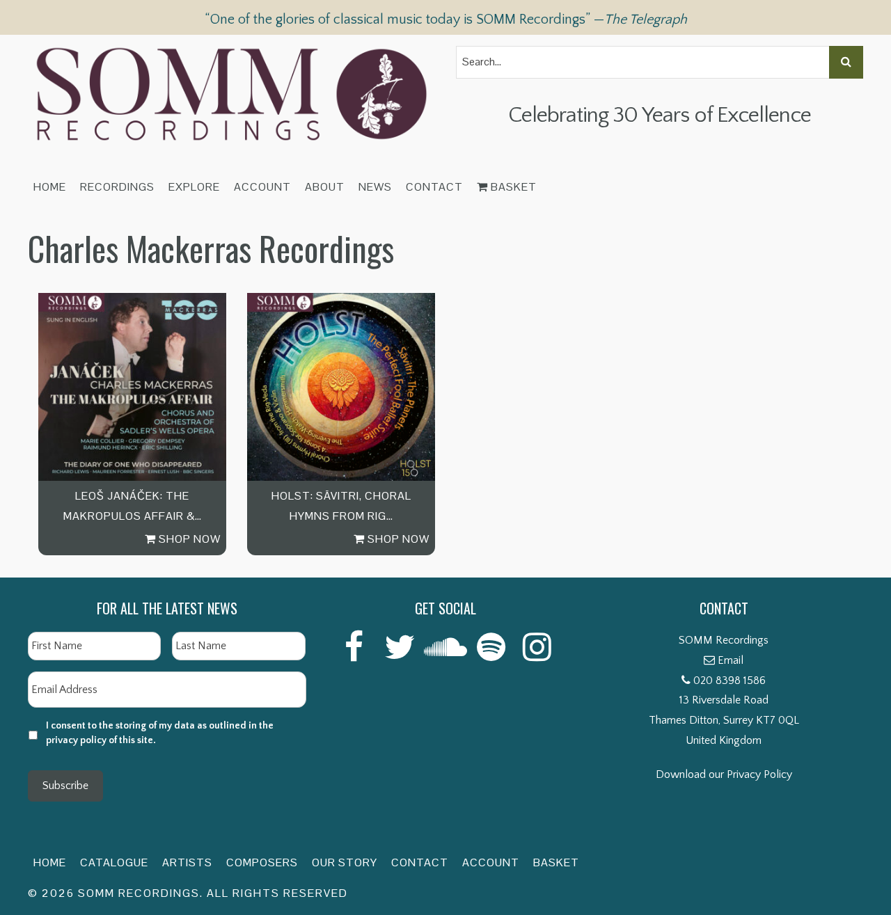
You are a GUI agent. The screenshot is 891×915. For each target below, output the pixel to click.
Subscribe (65, 785)
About (325, 187)
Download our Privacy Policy (724, 774)
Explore (194, 187)
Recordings (117, 187)
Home (49, 187)
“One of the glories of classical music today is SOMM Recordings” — (446, 19)
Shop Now (188, 539)
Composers (262, 862)
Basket (512, 187)
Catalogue (114, 862)
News (375, 187)
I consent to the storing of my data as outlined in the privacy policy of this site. (160, 733)
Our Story (344, 862)
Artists (187, 862)
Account (262, 187)
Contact (434, 187)
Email (730, 660)
